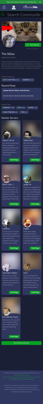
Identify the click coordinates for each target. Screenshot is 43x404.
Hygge (26, 228)
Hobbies (28, 80)
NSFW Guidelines (19, 379)
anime (32, 108)
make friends (10, 112)
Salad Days (28, 140)
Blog (27, 379)
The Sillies (8, 54)
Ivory (26, 273)
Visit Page (14, 160)
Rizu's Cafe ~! (8, 184)
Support (31, 379)
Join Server (34, 45)
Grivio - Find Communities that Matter (14, 377)
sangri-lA (27, 184)
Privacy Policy (30, 377)
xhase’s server (8, 140)
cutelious (6, 228)
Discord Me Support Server (22, 375)
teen (24, 112)
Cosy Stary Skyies (9, 273)
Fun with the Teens (10, 317)
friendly (8, 108)
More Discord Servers (21, 343)
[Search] (2, 14)
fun (21, 108)
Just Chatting (11, 80)
